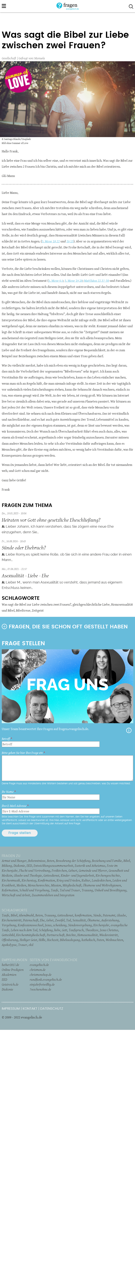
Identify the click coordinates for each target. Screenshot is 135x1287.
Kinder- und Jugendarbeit (77, 875)
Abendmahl (26, 915)
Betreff (6, 738)
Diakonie (19, 865)
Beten (50, 860)
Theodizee (91, 930)
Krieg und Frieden (68, 880)
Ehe (42, 920)
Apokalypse (9, 944)
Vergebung (9, 925)
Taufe (54, 890)
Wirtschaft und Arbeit (16, 895)
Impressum (11, 1008)
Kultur (86, 880)
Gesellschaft (9, 58)
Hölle (42, 939)
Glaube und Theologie (28, 875)
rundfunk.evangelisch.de (46, 979)
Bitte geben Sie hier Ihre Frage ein (22, 752)
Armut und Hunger (14, 860)
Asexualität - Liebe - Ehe (25, 575)
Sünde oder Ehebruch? (24, 547)
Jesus (48, 925)
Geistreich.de (10, 984)
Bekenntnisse (36, 860)
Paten (100, 939)
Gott (64, 930)
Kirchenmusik (11, 880)
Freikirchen (59, 870)
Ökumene (93, 920)
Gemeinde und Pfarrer (93, 870)
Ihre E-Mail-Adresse (14, 805)
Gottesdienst (51, 875)
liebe (57, 930)
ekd (31, 944)
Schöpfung (46, 930)
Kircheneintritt (11, 920)
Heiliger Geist (28, 939)
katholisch (88, 939)
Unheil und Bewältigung (110, 890)
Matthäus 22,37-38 (96, 280)
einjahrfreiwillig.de (42, 984)
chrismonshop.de (41, 974)
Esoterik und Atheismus (90, 865)
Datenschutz (51, 1008)
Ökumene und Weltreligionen (102, 885)
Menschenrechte (38, 885)
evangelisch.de (39, 964)
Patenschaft (30, 920)
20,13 (69, 241)
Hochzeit (52, 939)
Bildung (7, 865)
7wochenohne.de (40, 989)
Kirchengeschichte (108, 875)
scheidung (59, 925)
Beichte (71, 934)
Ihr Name (8, 791)
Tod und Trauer (70, 890)
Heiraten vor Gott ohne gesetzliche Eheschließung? (51, 520)
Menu (4, 6)
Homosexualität (87, 934)
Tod (68, 920)
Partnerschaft (56, 934)
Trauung (87, 890)
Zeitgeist (38, 610)
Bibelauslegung (70, 939)
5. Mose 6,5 (56, 280)
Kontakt (30, 1008)
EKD (29, 865)
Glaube (121, 915)
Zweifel (60, 920)
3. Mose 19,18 (74, 280)
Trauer (22, 944)
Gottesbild (8, 934)
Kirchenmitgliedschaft (30, 934)
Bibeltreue (23, 610)
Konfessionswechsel (30, 925)
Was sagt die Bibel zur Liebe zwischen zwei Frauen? (36, 604)
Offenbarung (10, 939)
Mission (56, 885)
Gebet (49, 920)
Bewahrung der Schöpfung (73, 860)
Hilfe (128, 730)
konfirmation (83, 915)
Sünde (97, 915)
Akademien (9, 974)
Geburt (72, 870)
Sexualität (79, 920)
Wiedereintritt (108, 934)
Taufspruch (76, 930)
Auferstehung (110, 920)
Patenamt (109, 915)
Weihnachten (114, 939)
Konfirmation (46, 880)
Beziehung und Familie (107, 860)
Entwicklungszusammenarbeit (53, 865)
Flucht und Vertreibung (34, 870)
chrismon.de (38, 969)
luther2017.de (10, 964)
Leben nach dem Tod (24, 930)
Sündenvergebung (80, 925)
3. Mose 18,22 (51, 241)
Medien (21, 885)
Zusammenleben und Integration (53, 895)
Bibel (126, 860)
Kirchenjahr (101, 925)
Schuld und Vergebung (34, 890)
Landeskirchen (101, 880)
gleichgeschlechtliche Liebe (91, 604)
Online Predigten (13, 969)
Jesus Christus (109, 930)
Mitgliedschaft (72, 885)
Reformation (10, 890)
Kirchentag (29, 880)
